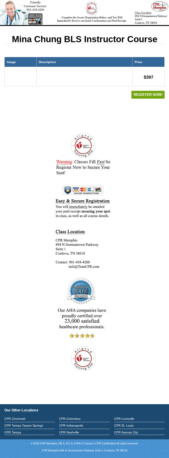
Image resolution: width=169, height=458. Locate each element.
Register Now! (148, 94)
